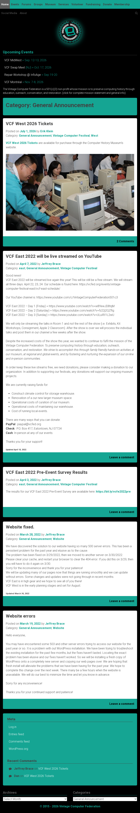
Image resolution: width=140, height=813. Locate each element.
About (23, 13)
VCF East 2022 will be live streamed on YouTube (54, 256)
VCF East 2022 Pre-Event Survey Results (47, 472)
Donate (107, 4)
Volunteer (77, 4)
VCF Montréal (13, 82)
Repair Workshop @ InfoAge (22, 75)
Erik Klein (46, 131)
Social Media (9, 13)
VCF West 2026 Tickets (29, 123)
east (22, 268)
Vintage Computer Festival (71, 135)
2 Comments (125, 241)
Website (58, 539)
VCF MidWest (13, 60)
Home (5, 4)
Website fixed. (20, 527)
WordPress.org (18, 749)
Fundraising (93, 4)
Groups (38, 4)
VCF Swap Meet (14, 67)
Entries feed (16, 734)
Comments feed (19, 741)
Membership (122, 4)
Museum (50, 4)
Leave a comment (121, 457)
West (94, 135)
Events (15, 4)
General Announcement (35, 135)
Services (63, 4)
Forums (26, 4)
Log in (12, 727)
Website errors (20, 616)
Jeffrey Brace (51, 264)
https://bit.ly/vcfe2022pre (113, 491)
